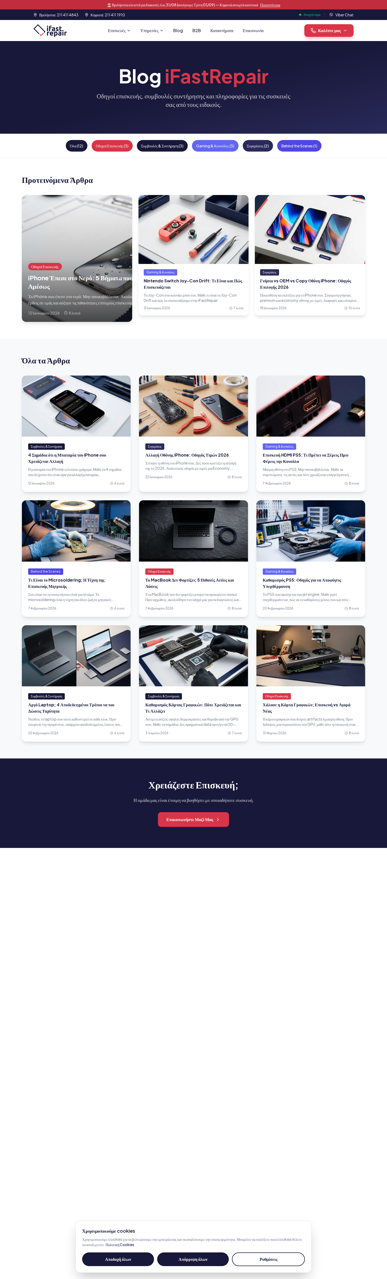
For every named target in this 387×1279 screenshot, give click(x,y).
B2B (196, 30)
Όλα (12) (76, 145)
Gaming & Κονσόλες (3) (215, 145)
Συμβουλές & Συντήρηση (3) (162, 145)
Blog (178, 30)
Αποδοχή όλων (118, 1259)
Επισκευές (117, 30)
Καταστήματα (221, 30)
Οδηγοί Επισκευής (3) (112, 145)
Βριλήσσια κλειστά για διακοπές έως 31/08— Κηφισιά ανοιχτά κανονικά (193, 4)
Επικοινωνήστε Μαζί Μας (189, 819)
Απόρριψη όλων (192, 1259)
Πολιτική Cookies (120, 1244)
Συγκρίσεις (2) (258, 145)
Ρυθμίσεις (268, 1259)
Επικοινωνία (253, 30)
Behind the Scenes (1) (299, 145)
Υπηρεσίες (149, 30)
